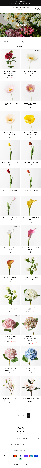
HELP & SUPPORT (20, 450)
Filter (9, 42)
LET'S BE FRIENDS (20, 438)
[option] (20, 3)
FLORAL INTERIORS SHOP (20, 444)
